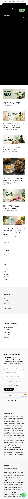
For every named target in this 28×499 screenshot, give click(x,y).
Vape (5, 259)
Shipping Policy (7, 334)
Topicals (6, 266)
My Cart (5, 279)
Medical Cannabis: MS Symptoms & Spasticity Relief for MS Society (12, 149)
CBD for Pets (7, 271)
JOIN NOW (9, 389)
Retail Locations (7, 308)
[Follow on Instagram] (12, 401)
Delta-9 (12, 105)
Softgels (6, 269)
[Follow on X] (8, 401)
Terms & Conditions (8, 327)
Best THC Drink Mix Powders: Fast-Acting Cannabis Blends (11, 207)
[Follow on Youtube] (15, 401)
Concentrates (7, 261)
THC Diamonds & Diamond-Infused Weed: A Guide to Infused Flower (13, 180)
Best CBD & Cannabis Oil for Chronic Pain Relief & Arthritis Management (14, 125)
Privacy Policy (7, 329)
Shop (22, 10)
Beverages (6, 256)
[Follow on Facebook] (5, 401)
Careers (5, 305)
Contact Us (6, 303)
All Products (6, 274)
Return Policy (7, 332)
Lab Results (6, 337)
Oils (5, 264)
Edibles (5, 254)
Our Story (6, 298)
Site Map (6, 339)
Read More (18, 479)
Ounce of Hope (17, 105)
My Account (6, 276)
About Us (6, 300)
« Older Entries (6, 242)
